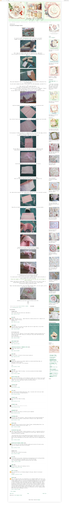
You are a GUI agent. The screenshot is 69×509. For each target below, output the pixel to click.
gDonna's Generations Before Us (53, 376)
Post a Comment (13, 491)
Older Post (44, 493)
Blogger (39, 499)
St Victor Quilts (52, 357)
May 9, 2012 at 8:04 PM (15, 350)
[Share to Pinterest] (33, 306)
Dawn (12, 317)
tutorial (20, 307)
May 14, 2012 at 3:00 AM (16, 453)
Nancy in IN (13, 470)
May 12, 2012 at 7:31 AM (16, 447)
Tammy (12, 464)
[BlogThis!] (31, 306)
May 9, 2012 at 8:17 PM (15, 356)
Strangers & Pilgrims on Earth (54, 373)
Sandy (12, 369)
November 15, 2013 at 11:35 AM (17, 474)
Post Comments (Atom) (18, 495)
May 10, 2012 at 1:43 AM (16, 366)
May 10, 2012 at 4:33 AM (16, 394)
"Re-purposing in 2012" (27, 38)
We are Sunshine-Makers (54, 374)
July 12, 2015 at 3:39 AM (16, 489)
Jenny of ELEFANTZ (53, 369)
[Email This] (30, 306)
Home (28, 493)
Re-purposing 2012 (15, 307)
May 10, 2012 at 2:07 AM (16, 381)
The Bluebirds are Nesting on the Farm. (53, 359)
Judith (13, 325)
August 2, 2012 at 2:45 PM (16, 461)
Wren (12, 456)
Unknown (13, 477)
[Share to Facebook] (32, 306)
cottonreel (13, 384)
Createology (13, 416)
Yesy (12, 359)
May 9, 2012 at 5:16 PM (15, 343)
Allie (12, 390)
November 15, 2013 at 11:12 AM (17, 467)
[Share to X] (32, 306)
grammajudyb (13, 410)
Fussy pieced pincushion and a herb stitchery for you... (54, 371)
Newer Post (12, 493)
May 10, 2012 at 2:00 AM (16, 373)
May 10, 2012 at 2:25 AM (16, 387)
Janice (51, 366)
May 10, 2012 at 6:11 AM (16, 401)
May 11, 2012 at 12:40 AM (16, 426)
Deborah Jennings (14, 376)
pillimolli (13, 397)
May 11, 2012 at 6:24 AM (16, 439)
